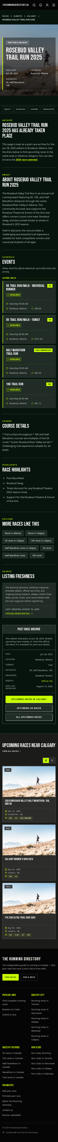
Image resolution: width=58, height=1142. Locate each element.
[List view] (52, 760)
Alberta (18, 16)
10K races (37, 555)
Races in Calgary (36, 533)
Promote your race (11, 1096)
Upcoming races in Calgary (29, 699)
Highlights (48, 109)
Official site (46, 681)
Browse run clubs (11, 1009)
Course (34, 109)
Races (5, 16)
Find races (10, 977)
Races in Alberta (13, 533)
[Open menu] (54, 5)
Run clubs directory (41, 1053)
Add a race (29, 977)
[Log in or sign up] (47, 5)
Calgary (31, 16)
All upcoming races (29, 717)
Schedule (20, 109)
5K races (47, 548)
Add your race (9, 1090)
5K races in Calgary (14, 540)
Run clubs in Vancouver (43, 1063)
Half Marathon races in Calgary (20, 548)
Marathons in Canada (13, 1072)
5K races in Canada (12, 1053)
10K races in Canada (12, 1058)
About (7, 109)
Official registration (18, 613)
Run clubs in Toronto (41, 1058)
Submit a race (9, 1014)
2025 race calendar (27, 159)
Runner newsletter (11, 1115)
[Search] (34, 5)
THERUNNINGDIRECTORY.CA (15, 5)
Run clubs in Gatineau (42, 1073)
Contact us (7, 1110)
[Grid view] (46, 760)
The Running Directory (21, 959)
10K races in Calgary (41, 540)
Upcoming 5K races (29, 708)
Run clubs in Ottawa (41, 1068)
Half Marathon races (15, 555)
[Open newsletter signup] (41, 5)
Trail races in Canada (12, 1077)
